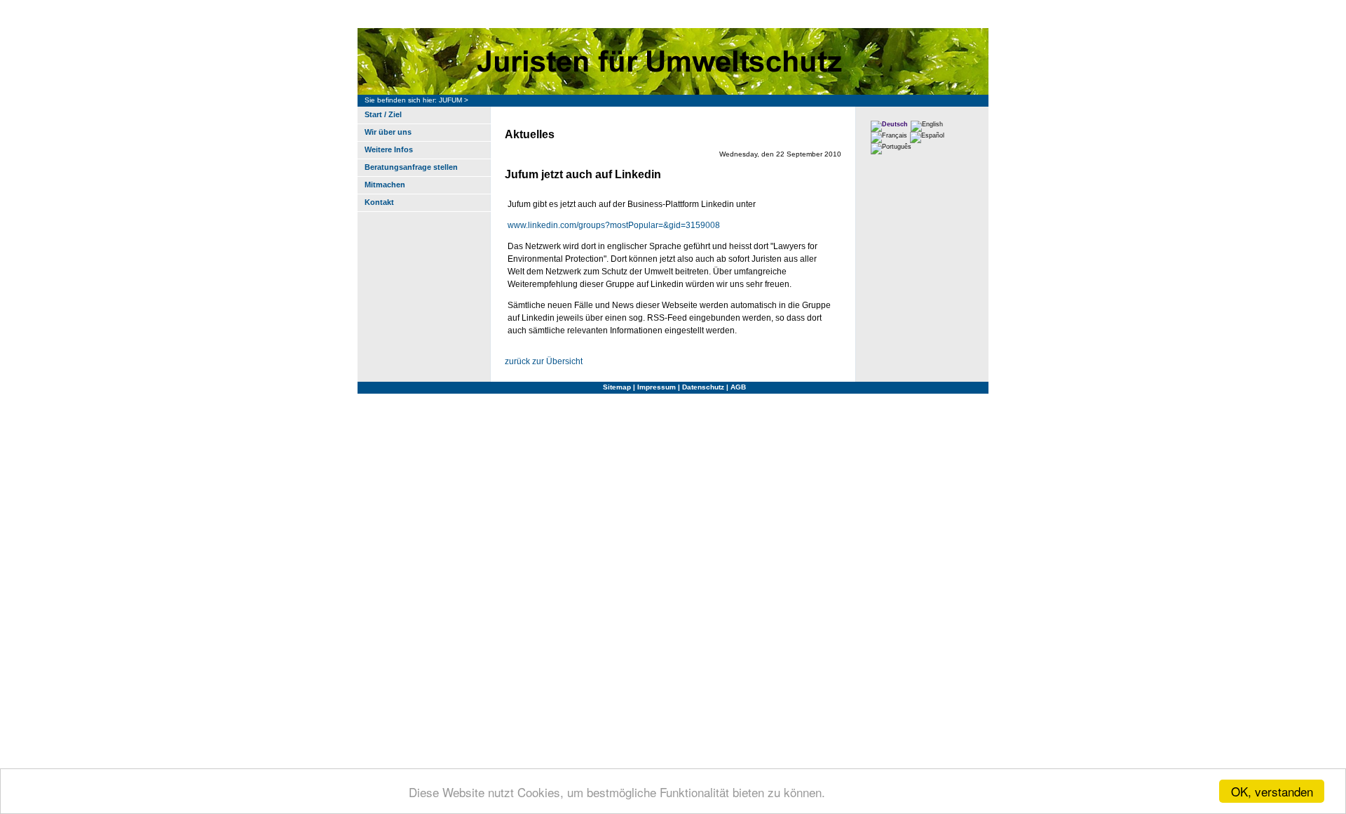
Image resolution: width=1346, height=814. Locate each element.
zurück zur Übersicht (544, 361)
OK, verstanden (1272, 791)
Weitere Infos (389, 149)
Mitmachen (385, 184)
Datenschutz (703, 387)
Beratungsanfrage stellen (411, 167)
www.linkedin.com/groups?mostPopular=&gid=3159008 (614, 225)
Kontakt (379, 202)
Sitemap (617, 387)
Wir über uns (388, 132)
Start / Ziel (383, 114)
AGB (738, 387)
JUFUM (450, 100)
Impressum (656, 387)
